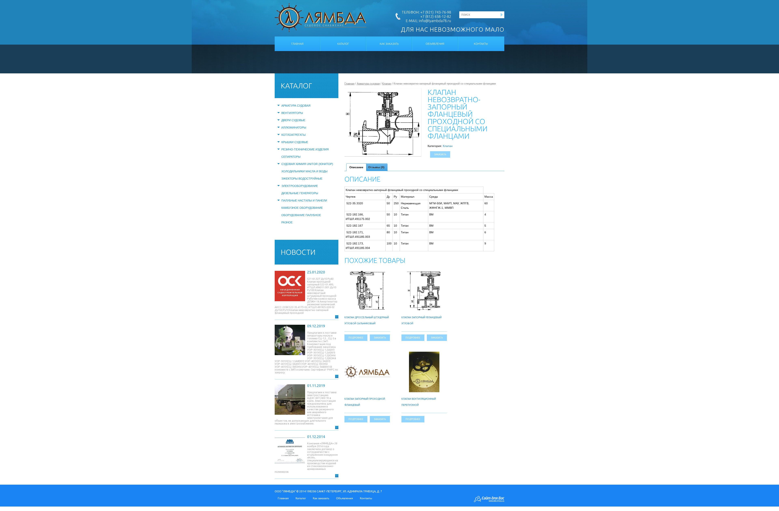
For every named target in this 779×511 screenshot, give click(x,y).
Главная (297, 43)
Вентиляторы (292, 113)
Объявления (435, 43)
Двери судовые (293, 120)
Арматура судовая (295, 105)
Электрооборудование (299, 185)
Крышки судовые (294, 142)
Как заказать (389, 43)
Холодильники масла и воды (304, 171)
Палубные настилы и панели (304, 200)
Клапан (386, 83)
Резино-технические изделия (305, 149)
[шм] (382, 122)
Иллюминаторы (293, 127)
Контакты (481, 43)
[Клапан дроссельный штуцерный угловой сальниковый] (367, 272)
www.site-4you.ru (496, 500)
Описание (356, 167)
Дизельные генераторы (299, 193)
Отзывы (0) (376, 167)
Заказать (440, 154)
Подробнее (356, 337)
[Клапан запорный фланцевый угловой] (424, 272)
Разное (287, 222)
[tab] (356, 167)
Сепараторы (290, 156)
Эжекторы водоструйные (301, 178)
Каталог (343, 43)
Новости (298, 252)
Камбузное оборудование (302, 207)
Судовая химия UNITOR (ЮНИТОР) (307, 164)
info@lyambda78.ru (435, 21)
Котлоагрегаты (293, 134)
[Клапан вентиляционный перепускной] (424, 354)
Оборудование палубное (301, 215)
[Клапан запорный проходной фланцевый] (367, 367)
